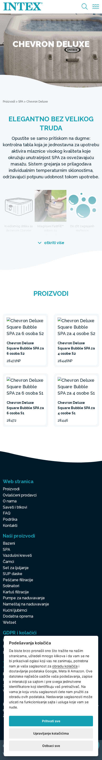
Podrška (10, 519)
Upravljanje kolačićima (51, 733)
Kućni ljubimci (15, 610)
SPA (20, 101)
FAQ (6, 513)
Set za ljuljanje (16, 568)
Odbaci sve (51, 746)
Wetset (9, 622)
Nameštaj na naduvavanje (26, 604)
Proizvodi (9, 101)
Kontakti (10, 525)
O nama (10, 501)
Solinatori (11, 586)
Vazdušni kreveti (17, 555)
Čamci (8, 561)
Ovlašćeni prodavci (20, 495)
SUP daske (12, 573)
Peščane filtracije (18, 580)
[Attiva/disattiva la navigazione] (95, 7)
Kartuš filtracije (16, 592)
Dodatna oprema (18, 616)
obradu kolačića (65, 666)
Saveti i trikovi (15, 507)
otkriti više (53, 243)
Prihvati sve (51, 721)
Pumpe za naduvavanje (24, 598)
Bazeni (9, 543)
